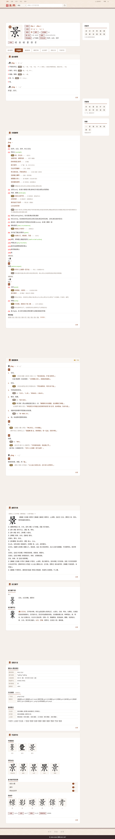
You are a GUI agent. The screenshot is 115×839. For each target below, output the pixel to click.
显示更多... (42, 317)
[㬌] (27, 42)
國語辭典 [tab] (27, 50)
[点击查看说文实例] (12, 747)
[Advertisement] (57, 14)
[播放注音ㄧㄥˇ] (43, 29)
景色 (32, 317)
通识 (25, 1)
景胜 (38, 317)
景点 (13, 317)
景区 (28, 317)
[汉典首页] (11, 5)
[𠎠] (31, 42)
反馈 (76, 97)
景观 (16, 317)
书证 (78, 360)
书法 (21, 1)
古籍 (12, 1)
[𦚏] (35, 42)
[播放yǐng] (41, 26)
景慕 (22, 317)
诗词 (16, 1)
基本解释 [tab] (10, 50)
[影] (19, 42)
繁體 (105, 1)
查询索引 (99, 1)
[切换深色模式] (108, 2)
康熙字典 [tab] (36, 50)
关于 (50, 832)
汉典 (7, 1)
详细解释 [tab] (18, 50)
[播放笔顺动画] (10, 26)
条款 (56, 832)
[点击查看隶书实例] (22, 747)
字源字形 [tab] (61, 50)
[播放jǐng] (34, 26)
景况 (19, 317)
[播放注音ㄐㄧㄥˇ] (37, 29)
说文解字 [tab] (44, 50)
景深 (35, 317)
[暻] (23, 42)
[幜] (16, 42)
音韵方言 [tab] (53, 50)
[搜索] (65, 5)
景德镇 (10, 317)
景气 (25, 317)
